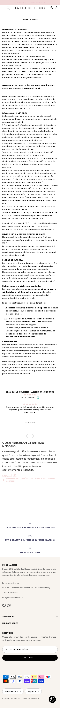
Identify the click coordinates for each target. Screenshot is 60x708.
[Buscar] (9, 8)
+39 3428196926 (10, 592)
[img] (30, 394)
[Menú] (3, 8)
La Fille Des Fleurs (15, 698)
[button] (28, 436)
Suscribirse (30, 658)
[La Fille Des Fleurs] (30, 8)
